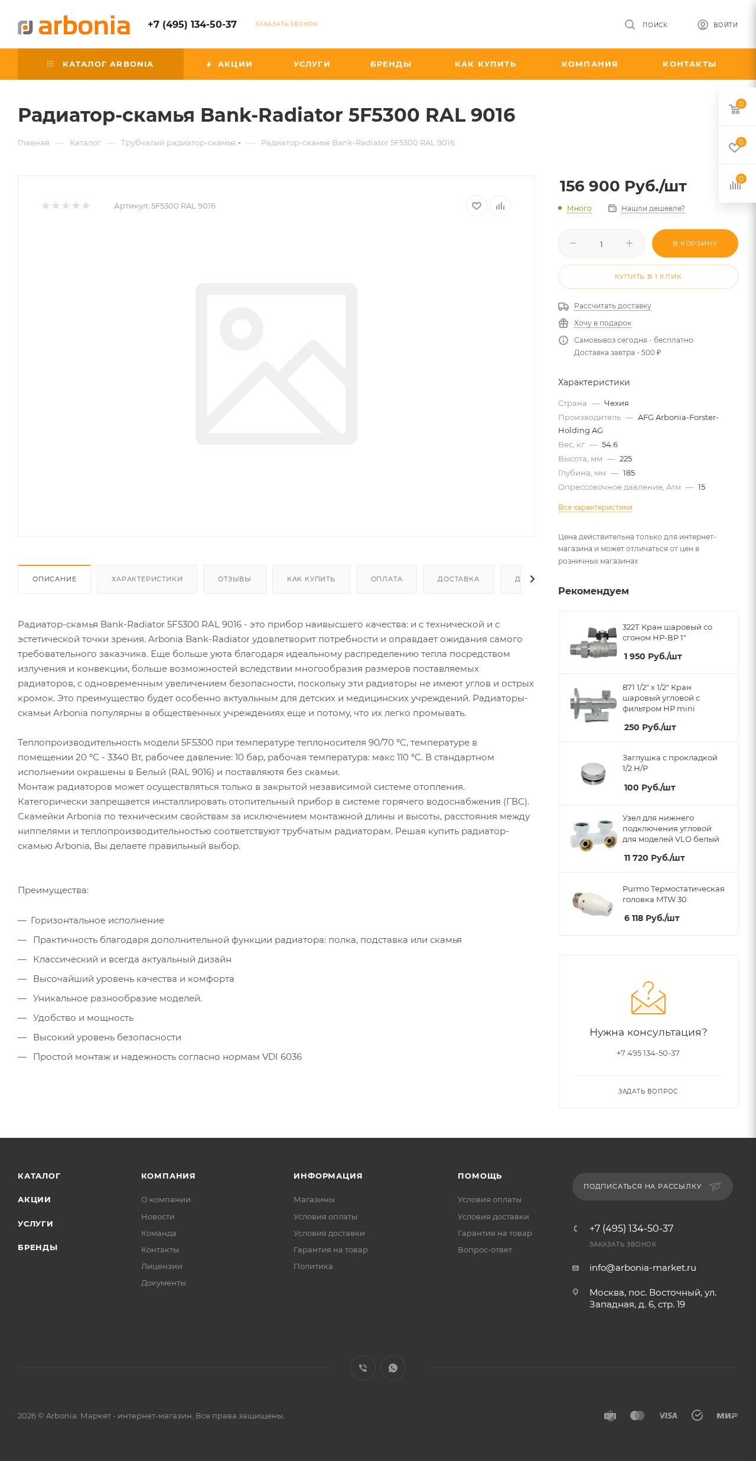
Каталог (39, 1175)
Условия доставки (329, 1233)
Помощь (480, 1175)
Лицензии (162, 1266)
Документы (163, 1282)
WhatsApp (393, 1368)
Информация (328, 1175)
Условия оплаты (325, 1216)
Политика (313, 1266)
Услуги (36, 1223)
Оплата (387, 579)
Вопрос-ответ (485, 1249)
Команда (159, 1233)
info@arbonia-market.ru (642, 1267)
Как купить (311, 579)
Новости (158, 1216)
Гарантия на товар (331, 1249)
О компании (166, 1199)
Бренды (38, 1247)
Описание (54, 579)
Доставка (458, 579)
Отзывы (235, 579)
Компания (168, 1175)
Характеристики (147, 579)
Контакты (160, 1249)
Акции (34, 1199)
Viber (363, 1368)
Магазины (314, 1199)
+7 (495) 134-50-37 (192, 24)
